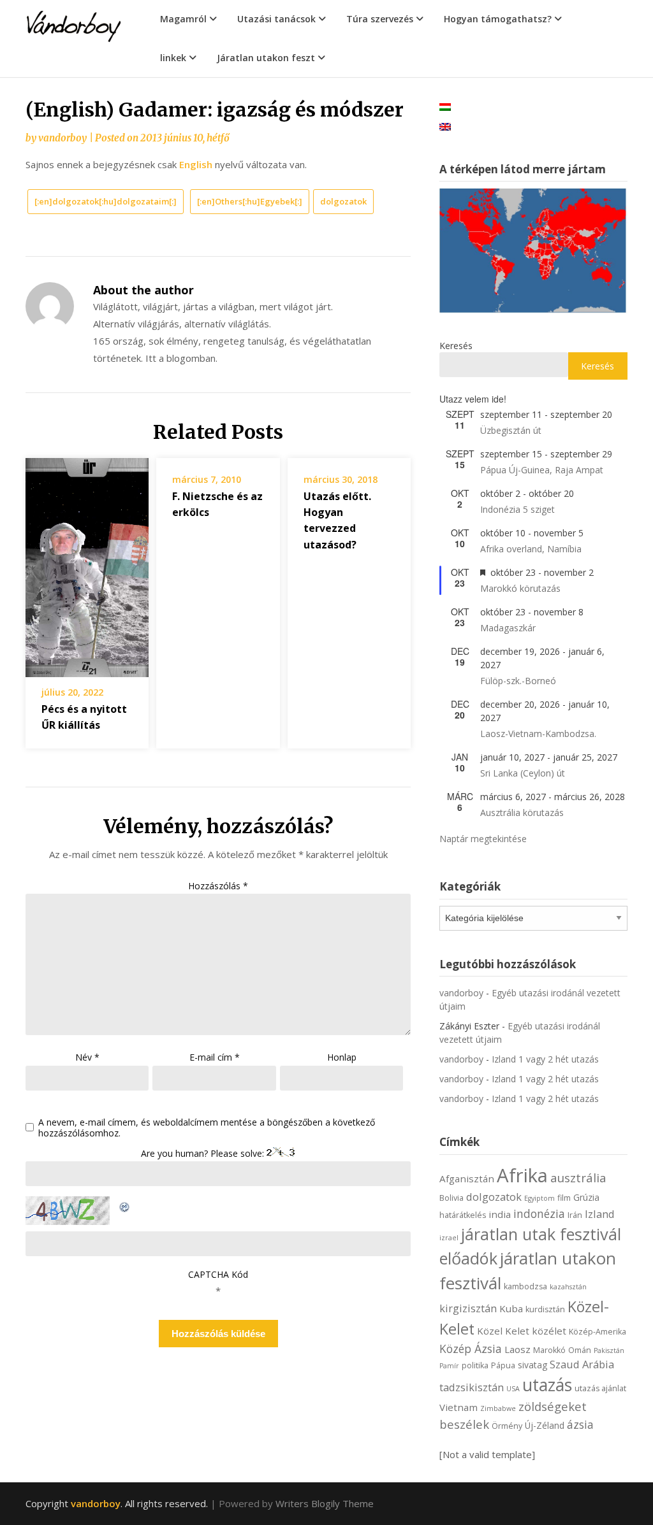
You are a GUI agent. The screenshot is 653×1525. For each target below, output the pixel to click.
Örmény (507, 1426)
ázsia (580, 1424)
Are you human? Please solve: (204, 1153)
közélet (549, 1330)
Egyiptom (539, 1198)
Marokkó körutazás (520, 588)
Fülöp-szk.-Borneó (518, 681)
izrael (449, 1237)
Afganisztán (466, 1178)
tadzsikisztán (471, 1387)
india (499, 1214)
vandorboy (62, 138)
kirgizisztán (468, 1308)
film (564, 1197)
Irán (575, 1215)
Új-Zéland (544, 1425)
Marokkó (549, 1350)
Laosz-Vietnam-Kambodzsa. (538, 733)
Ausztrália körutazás (522, 812)
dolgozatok (343, 201)
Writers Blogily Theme (324, 1503)
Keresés (456, 346)
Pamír (449, 1365)
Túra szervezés (379, 19)
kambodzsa (525, 1286)
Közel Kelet (503, 1330)
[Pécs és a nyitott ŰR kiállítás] (87, 563)
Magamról (183, 19)
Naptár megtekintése (483, 839)
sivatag (532, 1365)
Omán (579, 1350)
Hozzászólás (218, 886)
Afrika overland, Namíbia (531, 549)
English (195, 164)
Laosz (517, 1349)
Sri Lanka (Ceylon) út (522, 773)
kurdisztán (545, 1309)
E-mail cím (214, 1057)
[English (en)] (445, 126)
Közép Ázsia (470, 1348)
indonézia (539, 1213)
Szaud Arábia (582, 1364)
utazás (547, 1384)
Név (87, 1057)
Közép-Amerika (597, 1331)
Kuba (511, 1308)
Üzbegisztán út (510, 430)
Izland (600, 1213)
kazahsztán (568, 1286)
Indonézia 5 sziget (517, 509)
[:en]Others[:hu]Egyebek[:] (249, 201)
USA (513, 1388)
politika (475, 1365)
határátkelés (462, 1215)
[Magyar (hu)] (445, 106)
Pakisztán (609, 1350)
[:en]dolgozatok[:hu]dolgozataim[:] (105, 201)
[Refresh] (125, 1204)
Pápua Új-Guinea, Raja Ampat (541, 470)
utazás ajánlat (600, 1388)
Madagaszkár (508, 628)
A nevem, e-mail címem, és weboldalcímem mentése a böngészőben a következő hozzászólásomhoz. (206, 1128)
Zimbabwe (498, 1408)
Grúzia (586, 1197)
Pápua (503, 1365)
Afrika (522, 1175)
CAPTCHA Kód (218, 1274)
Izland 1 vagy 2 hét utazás (545, 1059)
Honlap (341, 1057)
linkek (173, 58)
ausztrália (578, 1177)
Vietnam (458, 1407)
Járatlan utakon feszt (266, 58)
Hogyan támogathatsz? (498, 19)
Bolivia (451, 1197)
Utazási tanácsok (276, 19)
